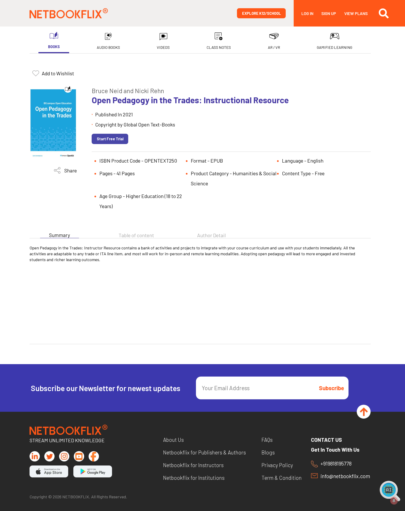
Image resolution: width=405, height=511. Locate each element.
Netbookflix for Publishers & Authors (204, 452)
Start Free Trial (110, 139)
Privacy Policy (277, 465)
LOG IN (307, 13)
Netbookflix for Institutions (194, 478)
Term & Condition (282, 478)
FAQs (267, 440)
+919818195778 (336, 464)
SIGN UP (328, 13)
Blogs (268, 452)
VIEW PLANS (356, 13)
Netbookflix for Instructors (193, 465)
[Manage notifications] (394, 500)
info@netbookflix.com (345, 476)
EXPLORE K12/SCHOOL (261, 13)
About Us (173, 440)
